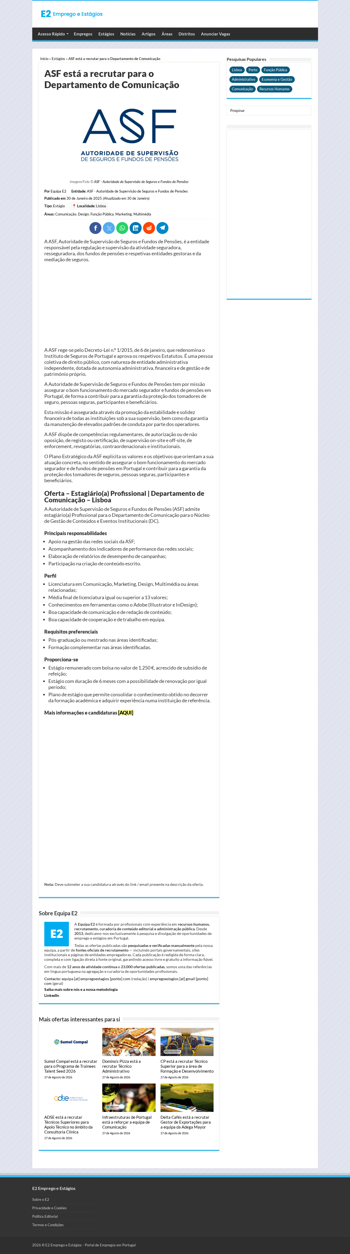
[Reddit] (149, 228)
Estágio (59, 206)
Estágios (106, 33)
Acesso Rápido (51, 33)
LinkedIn (51, 995)
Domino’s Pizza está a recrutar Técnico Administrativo (121, 1066)
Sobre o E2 (40, 1199)
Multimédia (142, 214)
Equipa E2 (58, 191)
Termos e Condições (48, 1225)
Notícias (128, 33)
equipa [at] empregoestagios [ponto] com (96, 978)
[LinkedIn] (136, 228)
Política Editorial (45, 1216)
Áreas (167, 33)
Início (44, 58)
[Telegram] (162, 228)
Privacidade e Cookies (49, 1208)
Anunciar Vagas (215, 33)
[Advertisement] (129, 304)
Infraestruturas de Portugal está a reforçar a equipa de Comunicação (127, 1122)
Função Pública (102, 214)
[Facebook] (95, 228)
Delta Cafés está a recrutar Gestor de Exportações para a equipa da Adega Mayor (186, 1122)
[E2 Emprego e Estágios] (71, 13)
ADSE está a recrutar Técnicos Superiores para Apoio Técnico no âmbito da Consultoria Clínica (68, 1124)
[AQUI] (125, 713)
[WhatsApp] (122, 228)
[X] (109, 228)
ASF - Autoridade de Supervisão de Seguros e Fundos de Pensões (141, 181)
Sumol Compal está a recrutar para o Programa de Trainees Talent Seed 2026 (70, 1066)
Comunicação (65, 214)
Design (83, 214)
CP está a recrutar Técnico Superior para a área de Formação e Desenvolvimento (187, 1066)
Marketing (123, 214)
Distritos (187, 33)
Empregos (83, 33)
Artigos (149, 33)
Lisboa (101, 206)
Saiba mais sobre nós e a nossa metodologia (81, 989)
